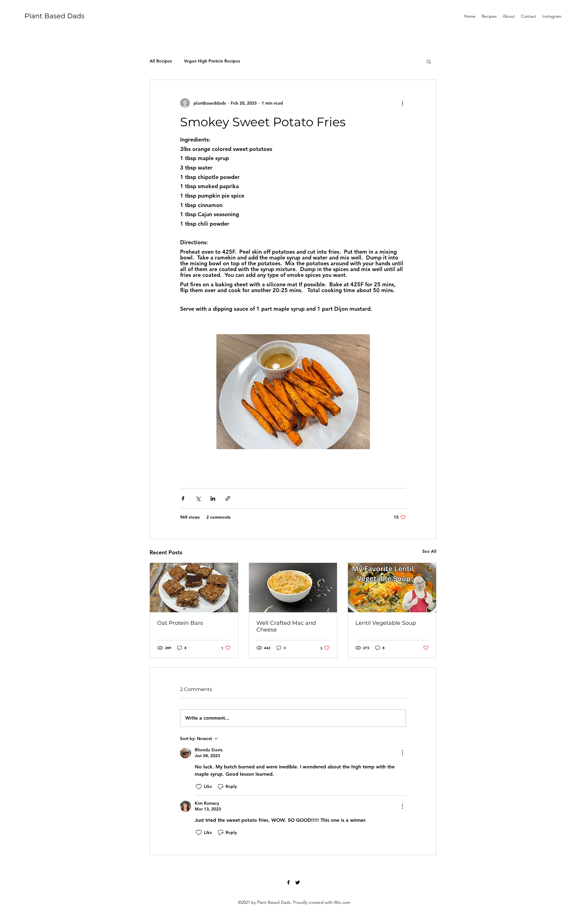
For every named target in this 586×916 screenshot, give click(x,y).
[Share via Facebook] (183, 498)
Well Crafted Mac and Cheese (286, 626)
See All (429, 551)
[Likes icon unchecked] (199, 786)
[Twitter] (298, 882)
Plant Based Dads (54, 16)
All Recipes (161, 61)
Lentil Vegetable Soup (385, 623)
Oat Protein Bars (180, 623)
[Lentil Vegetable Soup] (392, 587)
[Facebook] (288, 882)
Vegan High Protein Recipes (212, 61)
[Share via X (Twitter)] (198, 498)
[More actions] (402, 103)
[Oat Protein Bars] (194, 587)
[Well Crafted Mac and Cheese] (293, 587)
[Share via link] (228, 498)
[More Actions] (402, 753)
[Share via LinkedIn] (213, 498)
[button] (429, 61)
